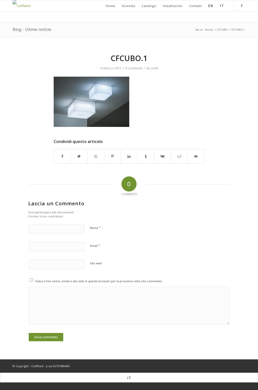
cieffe (154, 68)
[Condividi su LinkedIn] (129, 156)
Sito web (96, 263)
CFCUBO (222, 29)
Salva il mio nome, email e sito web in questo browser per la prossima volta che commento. (99, 281)
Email (95, 245)
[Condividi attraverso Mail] (196, 156)
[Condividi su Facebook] (62, 156)
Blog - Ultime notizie (32, 29)
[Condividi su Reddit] (179, 156)
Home (209, 29)
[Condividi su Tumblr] (146, 156)
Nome (95, 227)
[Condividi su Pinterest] (112, 156)
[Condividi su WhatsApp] (95, 156)
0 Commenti (133, 68)
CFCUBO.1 (129, 58)
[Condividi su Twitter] (79, 156)
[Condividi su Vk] (162, 156)
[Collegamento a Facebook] (241, 5)
